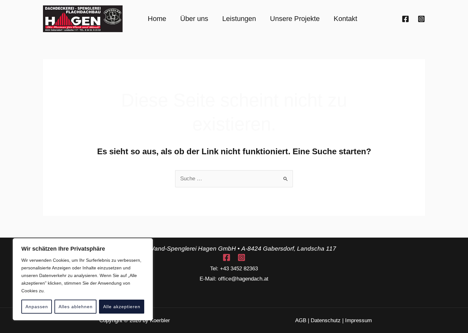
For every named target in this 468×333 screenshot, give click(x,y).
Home (157, 19)
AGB (300, 320)
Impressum (358, 320)
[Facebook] (405, 19)
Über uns (194, 19)
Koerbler (160, 320)
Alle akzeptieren (121, 306)
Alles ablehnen (76, 306)
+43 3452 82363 (239, 269)
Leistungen (239, 19)
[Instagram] (421, 19)
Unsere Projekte (295, 19)
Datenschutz (326, 320)
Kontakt (345, 19)
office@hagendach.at (243, 279)
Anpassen (36, 306)
